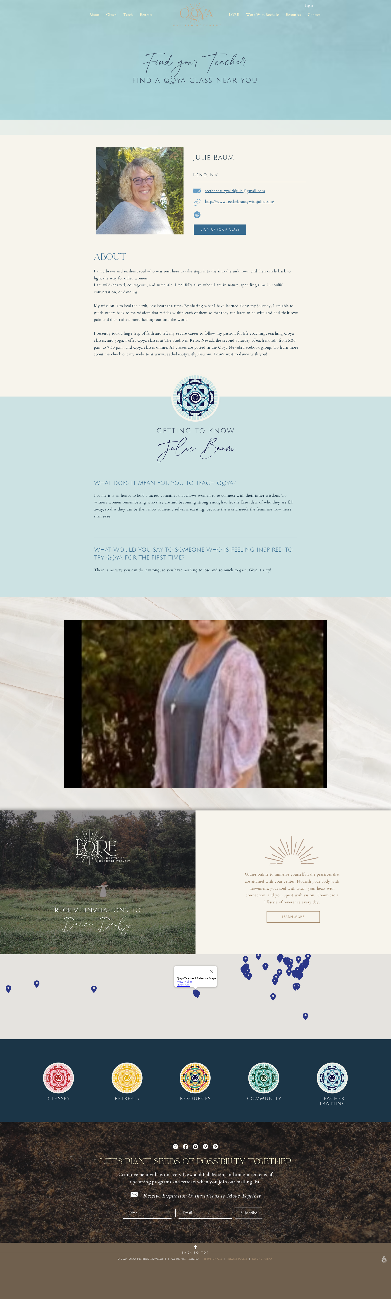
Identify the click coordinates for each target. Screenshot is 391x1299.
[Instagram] (175, 1146)
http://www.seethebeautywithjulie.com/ (239, 201)
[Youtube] (195, 1146)
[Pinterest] (215, 1146)
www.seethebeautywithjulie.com (183, 354)
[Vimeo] (205, 1146)
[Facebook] (185, 1146)
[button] (94, 14)
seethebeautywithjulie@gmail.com (235, 191)
